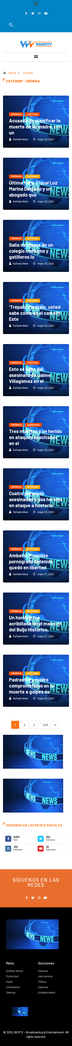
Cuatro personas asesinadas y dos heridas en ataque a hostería (35, 499)
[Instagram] (39, 13)
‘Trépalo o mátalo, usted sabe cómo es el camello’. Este (36, 313)
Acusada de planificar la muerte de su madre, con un (35, 126)
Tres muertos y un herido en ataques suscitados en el (35, 437)
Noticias (32, 176)
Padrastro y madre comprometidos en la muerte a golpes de (31, 686)
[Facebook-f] (26, 13)
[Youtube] (46, 13)
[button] (36, 3)
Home (12, 73)
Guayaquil (33, 425)
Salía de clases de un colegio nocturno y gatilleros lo (31, 251)
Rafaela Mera (20, 139)
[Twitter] (33, 13)
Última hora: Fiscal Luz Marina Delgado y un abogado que (33, 189)
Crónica (28, 73)
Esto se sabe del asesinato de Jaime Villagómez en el (30, 375)
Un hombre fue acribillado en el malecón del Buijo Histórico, (35, 623)
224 (45, 725)
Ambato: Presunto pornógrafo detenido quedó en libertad (31, 561)
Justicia (32, 114)
